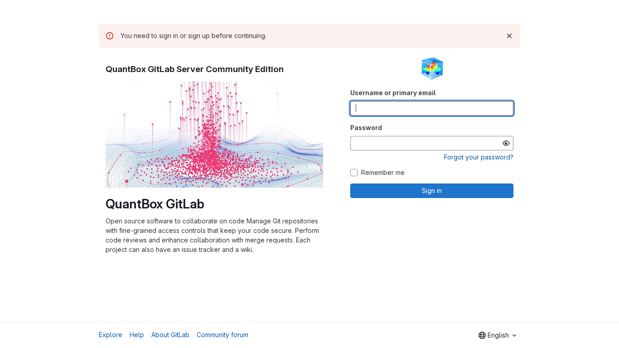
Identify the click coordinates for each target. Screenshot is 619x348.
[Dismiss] (509, 35)
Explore (110, 334)
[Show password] (506, 143)
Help (137, 334)
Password (366, 127)
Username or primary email (392, 93)
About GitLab (170, 334)
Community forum (222, 334)
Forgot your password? (478, 157)
